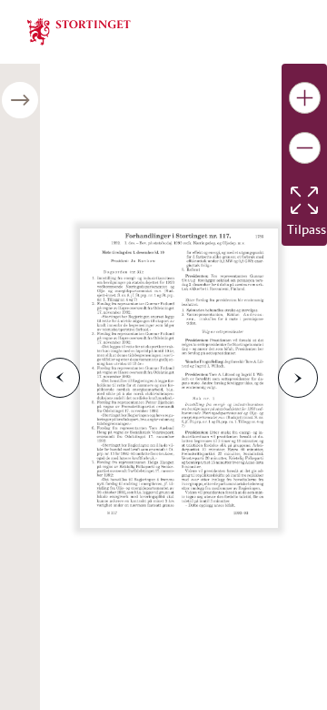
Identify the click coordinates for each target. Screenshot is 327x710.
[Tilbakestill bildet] (304, 200)
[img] (79, 30)
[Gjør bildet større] (305, 98)
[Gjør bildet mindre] (305, 148)
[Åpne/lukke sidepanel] (20, 100)
